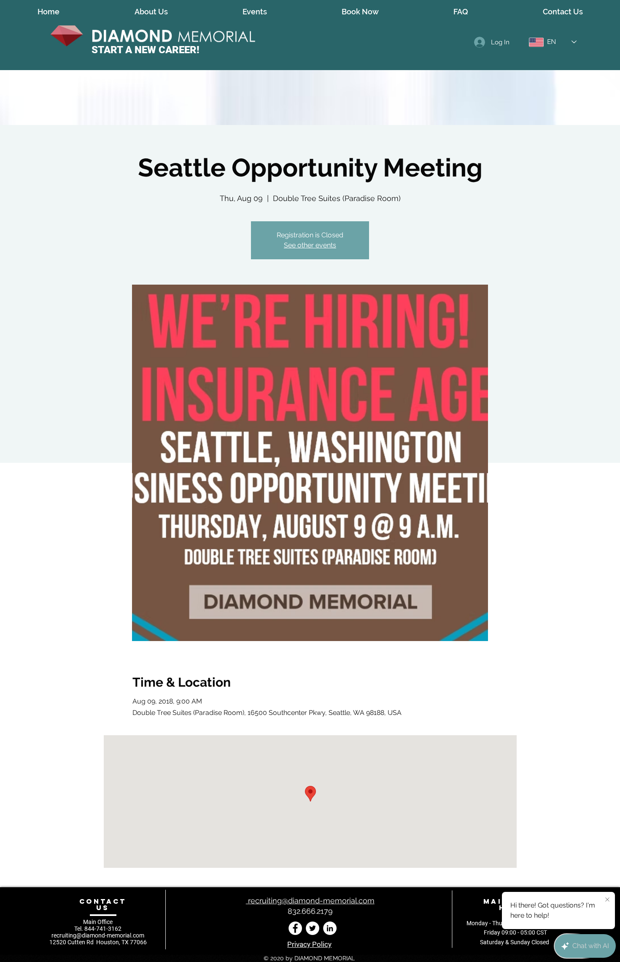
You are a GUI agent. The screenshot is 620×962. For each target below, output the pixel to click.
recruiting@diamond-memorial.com (97, 935)
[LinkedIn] (330, 928)
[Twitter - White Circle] (312, 928)
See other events (310, 245)
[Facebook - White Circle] (295, 928)
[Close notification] (607, 900)
